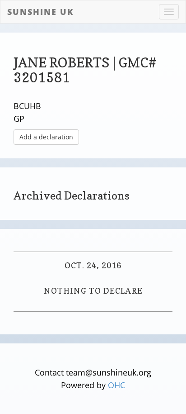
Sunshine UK (40, 11)
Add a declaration (46, 137)
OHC (116, 385)
